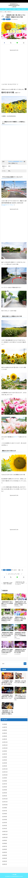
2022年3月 (4, 792)
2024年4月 (4, 736)
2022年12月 (4, 769)
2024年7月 (4, 727)
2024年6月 (4, 730)
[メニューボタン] (2, 5)
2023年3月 (4, 766)
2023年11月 (4, 745)
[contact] (15, 874)
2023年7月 (4, 754)
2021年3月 (4, 822)
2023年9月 (4, 751)
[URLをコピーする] (24, 43)
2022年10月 (4, 775)
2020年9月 (4, 840)
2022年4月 (4, 789)
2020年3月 (4, 858)
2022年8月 (4, 781)
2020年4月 (4, 855)
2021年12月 (4, 798)
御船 (19, 570)
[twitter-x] (12, 874)
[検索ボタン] (25, 5)
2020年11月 (4, 834)
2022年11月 (4, 772)
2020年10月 (4, 837)
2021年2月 (4, 825)
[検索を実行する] (25, 663)
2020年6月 (4, 849)
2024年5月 (4, 733)
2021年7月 (4, 810)
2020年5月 (4, 852)
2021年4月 (4, 819)
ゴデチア (15, 437)
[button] (4, 43)
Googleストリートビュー (8, 205)
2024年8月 (4, 724)
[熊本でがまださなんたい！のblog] (14, 5)
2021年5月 (4, 816)
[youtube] (14, 874)
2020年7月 (4, 846)
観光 (4, 19)
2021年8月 (4, 807)
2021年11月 (4, 801)
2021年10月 (4, 804)
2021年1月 (4, 828)
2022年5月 (4, 786)
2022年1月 (4, 795)
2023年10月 (4, 748)
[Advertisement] (14, 65)
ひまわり (15, 570)
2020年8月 (4, 843)
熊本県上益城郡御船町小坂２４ (16, 161)
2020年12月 (4, 831)
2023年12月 (4, 742)
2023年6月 (4, 757)
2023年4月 (4, 763)
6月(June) (8, 19)
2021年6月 (4, 813)
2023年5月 (4, 760)
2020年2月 (4, 861)
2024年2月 (4, 739)
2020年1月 (4, 864)
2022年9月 (4, 778)
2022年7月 (4, 784)
